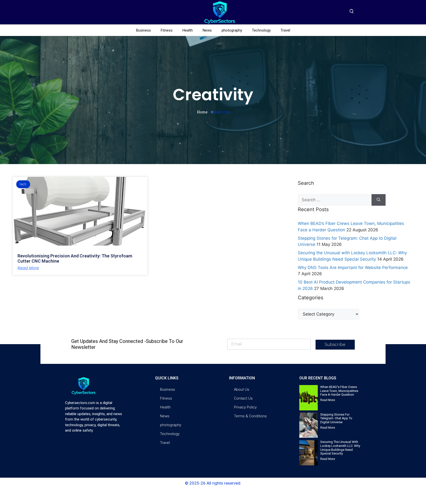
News (207, 30)
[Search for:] (335, 200)
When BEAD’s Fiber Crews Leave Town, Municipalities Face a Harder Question (339, 390)
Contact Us (243, 398)
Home (202, 112)
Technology (261, 30)
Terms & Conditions (250, 416)
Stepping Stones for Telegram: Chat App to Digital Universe (336, 418)
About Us (241, 389)
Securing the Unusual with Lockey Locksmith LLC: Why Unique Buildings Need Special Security (340, 447)
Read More (28, 268)
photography (232, 30)
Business (143, 30)
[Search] (379, 200)
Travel (285, 30)
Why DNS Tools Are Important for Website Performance (353, 267)
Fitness (167, 30)
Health (187, 30)
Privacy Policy (245, 407)
